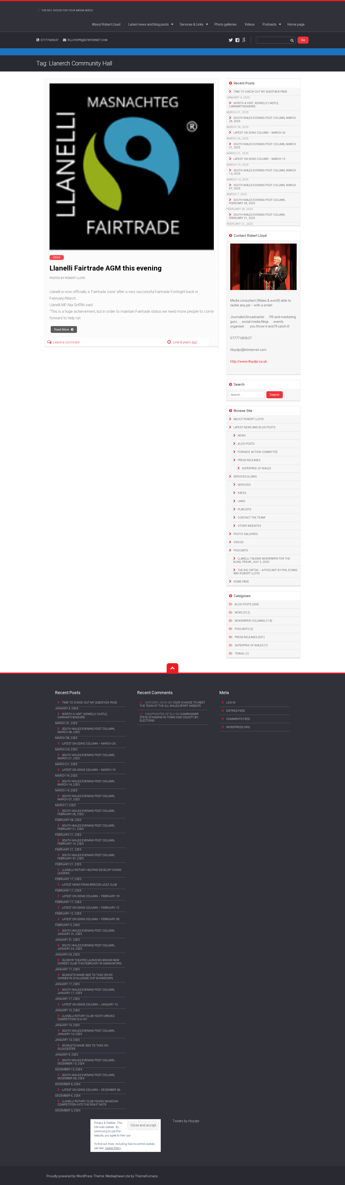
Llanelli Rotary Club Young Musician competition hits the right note (88, 1103)
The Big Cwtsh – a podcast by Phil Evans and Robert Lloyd (265, 571)
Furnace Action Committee (258, 452)
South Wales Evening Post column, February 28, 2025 (257, 201)
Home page (296, 24)
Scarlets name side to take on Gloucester (83, 1047)
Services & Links (191, 24)
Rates (242, 493)
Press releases (249, 460)
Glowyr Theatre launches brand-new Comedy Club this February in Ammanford (90, 962)
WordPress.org (238, 727)
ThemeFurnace (146, 1176)
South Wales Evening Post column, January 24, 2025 (86, 947)
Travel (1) (242, 653)
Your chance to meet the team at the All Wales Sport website (172, 704)
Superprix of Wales (256, 468)
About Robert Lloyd (106, 24)
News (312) (242, 612)
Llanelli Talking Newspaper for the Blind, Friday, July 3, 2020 (261, 560)
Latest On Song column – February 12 (90, 907)
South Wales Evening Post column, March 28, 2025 (262, 119)
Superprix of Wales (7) (251, 645)
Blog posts (246, 443)
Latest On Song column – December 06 (91, 1089)
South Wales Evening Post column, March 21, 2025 (262, 146)
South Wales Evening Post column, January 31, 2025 (86, 932)
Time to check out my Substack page (260, 91)
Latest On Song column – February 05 (90, 919)
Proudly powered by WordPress (69, 1176)
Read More (62, 329)
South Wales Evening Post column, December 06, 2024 (86, 1076)
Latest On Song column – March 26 (259, 132)
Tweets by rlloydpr (185, 1121)
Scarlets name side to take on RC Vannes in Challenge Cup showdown (85, 976)
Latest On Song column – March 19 (259, 159)
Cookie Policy (113, 1148)
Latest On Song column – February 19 (90, 896)
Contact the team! (251, 517)
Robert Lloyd (75, 278)
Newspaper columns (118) (253, 620)
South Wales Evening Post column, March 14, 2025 (262, 172)
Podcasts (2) (244, 629)
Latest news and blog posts (148, 24)
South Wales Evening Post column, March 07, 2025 (262, 187)
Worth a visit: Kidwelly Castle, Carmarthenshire (254, 105)
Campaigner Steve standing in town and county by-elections (169, 717)
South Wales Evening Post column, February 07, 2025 (86, 857)
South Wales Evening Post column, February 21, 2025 (257, 216)
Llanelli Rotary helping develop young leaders (89, 871)
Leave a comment (66, 342)
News (241, 435)
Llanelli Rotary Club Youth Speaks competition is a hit (86, 1017)
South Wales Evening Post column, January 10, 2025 (86, 1032)
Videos (250, 24)
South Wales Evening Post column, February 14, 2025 (86, 842)
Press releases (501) (250, 637)
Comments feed (238, 719)
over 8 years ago (185, 342)
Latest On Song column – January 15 (90, 1004)
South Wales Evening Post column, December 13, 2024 (86, 1062)
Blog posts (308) (247, 604)
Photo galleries (226, 24)
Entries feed (235, 710)
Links (241, 501)
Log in (230, 702)
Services (244, 484)
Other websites (249, 525)
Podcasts (269, 24)
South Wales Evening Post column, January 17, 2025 (86, 991)
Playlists (244, 509)
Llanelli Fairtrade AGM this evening (106, 268)
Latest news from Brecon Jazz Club (89, 884)
